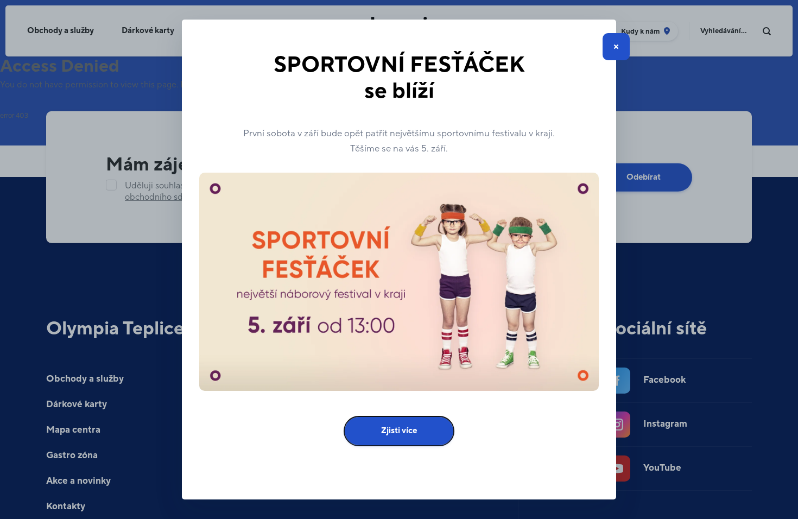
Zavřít (616, 46)
